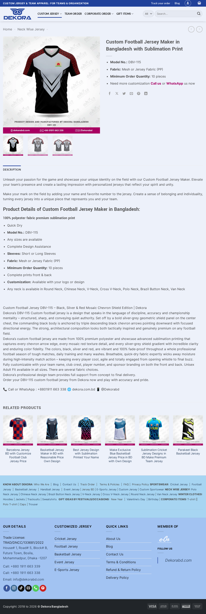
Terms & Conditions (121, 562)
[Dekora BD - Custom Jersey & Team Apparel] (17, 14)
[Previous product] (199, 29)
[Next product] (191, 29)
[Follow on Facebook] (6, 588)
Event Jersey (71, 489)
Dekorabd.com (178, 560)
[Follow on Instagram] (14, 588)
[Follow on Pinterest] (43, 588)
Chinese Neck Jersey (33, 494)
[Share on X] (117, 93)
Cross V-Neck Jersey (116, 494)
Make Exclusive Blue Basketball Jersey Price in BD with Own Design (120, 455)
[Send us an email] (28, 588)
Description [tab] (12, 169)
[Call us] (35, 588)
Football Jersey (66, 546)
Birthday (153, 499)
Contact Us (69, 484)
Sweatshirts (50, 499)
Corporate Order (98, 13)
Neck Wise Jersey (31, 29)
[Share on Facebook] (109, 93)
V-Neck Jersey (91, 494)
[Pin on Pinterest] (138, 93)
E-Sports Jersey (106, 489)
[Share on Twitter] (124, 93)
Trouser (33, 504)
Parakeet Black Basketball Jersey (188, 451)
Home (7, 29)
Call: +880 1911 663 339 (21, 566)
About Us (113, 539)
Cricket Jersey (179, 484)
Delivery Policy (117, 578)
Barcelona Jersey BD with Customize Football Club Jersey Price (18, 455)
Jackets (20, 499)
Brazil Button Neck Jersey (64, 494)
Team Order (73, 13)
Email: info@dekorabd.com (23, 579)
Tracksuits (33, 499)
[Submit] (198, 13)
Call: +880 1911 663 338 (21, 573)
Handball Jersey (50, 489)
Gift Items (123, 13)
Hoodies (8, 499)
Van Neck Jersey (167, 494)
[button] (188, 3)
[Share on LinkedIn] (146, 93)
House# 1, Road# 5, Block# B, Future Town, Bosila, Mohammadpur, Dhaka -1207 (25, 553)
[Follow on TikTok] (21, 588)
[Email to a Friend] (131, 93)
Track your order (160, 3)
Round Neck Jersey (142, 494)
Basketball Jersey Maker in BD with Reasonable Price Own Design (52, 455)
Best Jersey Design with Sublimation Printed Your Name (86, 453)
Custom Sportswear (152, 489)
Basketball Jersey (25, 489)
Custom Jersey (48, 13)
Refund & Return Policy (123, 570)
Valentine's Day (136, 499)
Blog (177, 3)
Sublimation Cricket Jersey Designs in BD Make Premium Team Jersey (154, 455)
